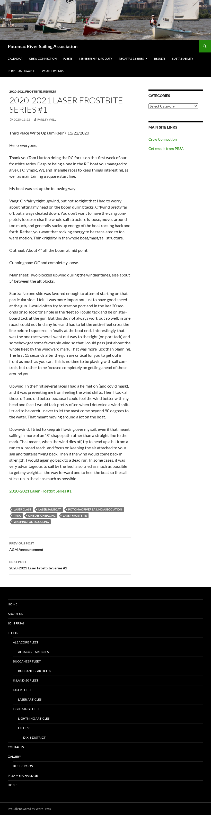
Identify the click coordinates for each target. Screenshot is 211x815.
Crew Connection (43, 58)
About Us (15, 614)
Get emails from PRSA (166, 148)
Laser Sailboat (49, 509)
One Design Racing (42, 515)
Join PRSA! (16, 623)
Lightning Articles (33, 718)
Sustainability (182, 58)
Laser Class (22, 509)
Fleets (68, 58)
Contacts (16, 747)
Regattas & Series (131, 58)
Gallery (14, 756)
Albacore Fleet (25, 642)
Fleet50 (24, 728)
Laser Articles (29, 699)
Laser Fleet (22, 690)
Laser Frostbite (75, 515)
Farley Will (46, 119)
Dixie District (34, 737)
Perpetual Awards (21, 71)
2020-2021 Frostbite (25, 91)
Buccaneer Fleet (27, 661)
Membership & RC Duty (95, 58)
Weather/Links (53, 71)
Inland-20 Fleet (25, 680)
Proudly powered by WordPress (29, 809)
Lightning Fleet (26, 709)
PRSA (17, 515)
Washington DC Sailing (31, 521)
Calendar (15, 58)
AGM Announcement (26, 546)
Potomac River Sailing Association (42, 46)
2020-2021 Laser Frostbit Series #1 (40, 490)
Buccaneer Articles (34, 671)
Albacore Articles (33, 652)
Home (12, 604)
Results (159, 58)
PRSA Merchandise (23, 775)
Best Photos (23, 766)
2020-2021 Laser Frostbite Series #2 (38, 565)
